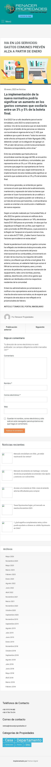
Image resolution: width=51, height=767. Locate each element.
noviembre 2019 (12, 619)
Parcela (19, 745)
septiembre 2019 (12, 624)
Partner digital (33, 761)
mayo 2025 (10, 565)
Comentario (9, 356)
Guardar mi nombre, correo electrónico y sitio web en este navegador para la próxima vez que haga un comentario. (25, 421)
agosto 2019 (10, 628)
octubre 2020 (11, 610)
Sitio (28, 744)
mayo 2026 (10, 556)
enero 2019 (10, 642)
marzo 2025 (10, 570)
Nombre (8, 383)
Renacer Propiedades (24, 317)
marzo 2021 (10, 601)
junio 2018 (10, 669)
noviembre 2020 (12, 606)
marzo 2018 (10, 682)
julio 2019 (9, 633)
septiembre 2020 (12, 615)
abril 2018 (9, 678)
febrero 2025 (11, 574)
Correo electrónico (12, 395)
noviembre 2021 (12, 597)
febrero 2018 (11, 687)
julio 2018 (9, 664)
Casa (9, 740)
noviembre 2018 (12, 646)
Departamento (29, 740)
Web (6, 407)
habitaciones (9, 745)
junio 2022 (10, 588)
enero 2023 (10, 579)
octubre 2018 (11, 651)
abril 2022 (9, 592)
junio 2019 (10, 637)
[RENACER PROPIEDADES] (26, 8)
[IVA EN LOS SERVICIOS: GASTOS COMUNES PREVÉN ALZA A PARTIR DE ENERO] (25, 70)
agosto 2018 (10, 660)
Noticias (22, 89)
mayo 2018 (10, 673)
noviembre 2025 (12, 561)
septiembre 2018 (12, 655)
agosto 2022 (10, 583)
